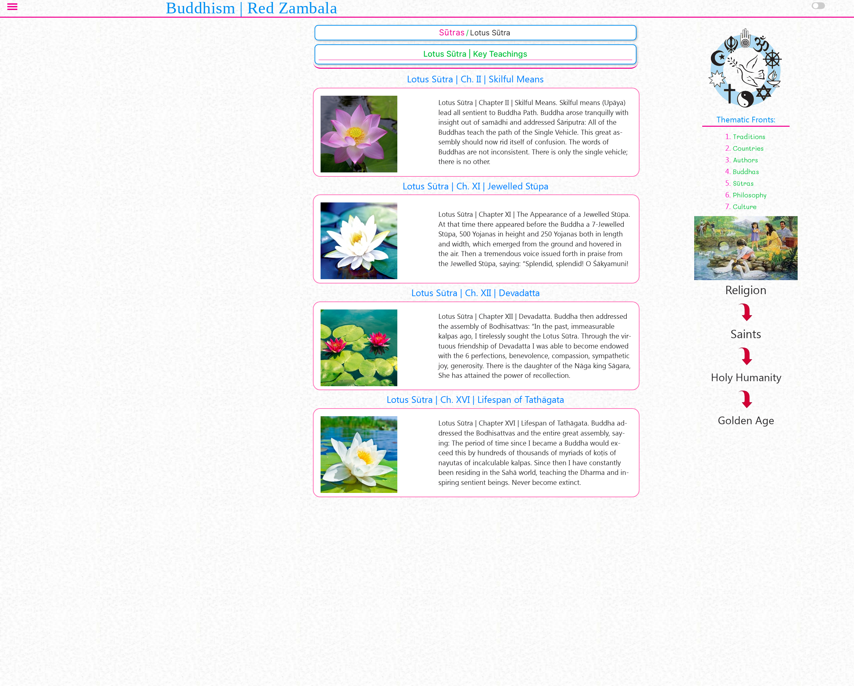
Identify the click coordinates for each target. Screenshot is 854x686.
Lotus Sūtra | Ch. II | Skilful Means (475, 78)
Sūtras (452, 32)
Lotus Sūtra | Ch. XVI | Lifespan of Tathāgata (475, 399)
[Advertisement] (692, 527)
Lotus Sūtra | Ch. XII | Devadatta (475, 292)
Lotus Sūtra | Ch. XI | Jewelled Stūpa (475, 185)
